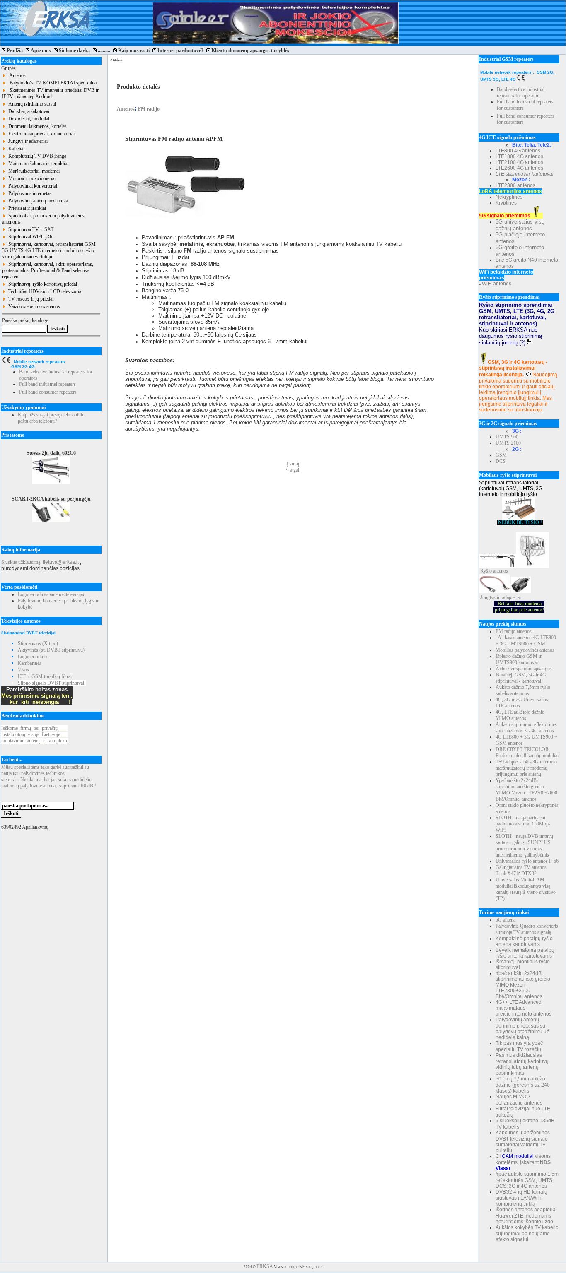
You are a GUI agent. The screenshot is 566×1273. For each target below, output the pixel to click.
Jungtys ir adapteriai (27, 141)
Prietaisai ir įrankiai (26, 208)
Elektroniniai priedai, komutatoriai (40, 134)
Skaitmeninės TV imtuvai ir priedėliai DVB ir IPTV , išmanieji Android (50, 93)
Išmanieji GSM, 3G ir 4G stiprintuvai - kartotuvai (521, 678)
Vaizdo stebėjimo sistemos (33, 306)
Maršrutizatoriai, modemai (33, 171)
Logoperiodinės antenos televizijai (51, 594)
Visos (23, 670)
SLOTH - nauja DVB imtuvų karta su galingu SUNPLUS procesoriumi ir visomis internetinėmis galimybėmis (524, 845)
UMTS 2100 (508, 443)
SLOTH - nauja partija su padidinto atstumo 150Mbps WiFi (523, 824)
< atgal (292, 470)
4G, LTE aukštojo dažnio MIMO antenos (520, 715)
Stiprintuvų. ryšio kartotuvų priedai (41, 284)
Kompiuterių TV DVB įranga (36, 156)
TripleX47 (506, 873)
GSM (501, 455)
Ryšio (486, 571)
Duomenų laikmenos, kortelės (36, 126)
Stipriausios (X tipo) (38, 643)
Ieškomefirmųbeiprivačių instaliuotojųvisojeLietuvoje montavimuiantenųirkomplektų (34, 734)
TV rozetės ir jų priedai (29, 299)
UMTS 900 (507, 437)
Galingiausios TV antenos (521, 867)
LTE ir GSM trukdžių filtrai (45, 676)
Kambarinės (29, 663)
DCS (501, 461)
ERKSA (264, 1266)
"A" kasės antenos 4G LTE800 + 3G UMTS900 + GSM (526, 641)
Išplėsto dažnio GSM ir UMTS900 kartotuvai (519, 659)
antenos (500, 571)
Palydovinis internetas (28, 193)
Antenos (16, 75)
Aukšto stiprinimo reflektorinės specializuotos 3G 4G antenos (526, 728)
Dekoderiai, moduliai (27, 119)
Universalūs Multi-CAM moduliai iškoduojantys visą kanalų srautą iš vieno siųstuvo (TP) (526, 889)
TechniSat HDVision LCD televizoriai (44, 291)
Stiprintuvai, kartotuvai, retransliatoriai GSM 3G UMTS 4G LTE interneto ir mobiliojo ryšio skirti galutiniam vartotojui (49, 250)
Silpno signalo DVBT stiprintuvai (51, 683)
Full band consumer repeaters (48, 392)
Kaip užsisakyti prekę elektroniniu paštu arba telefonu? (51, 418)
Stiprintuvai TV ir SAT (29, 229)
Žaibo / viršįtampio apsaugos (524, 668)
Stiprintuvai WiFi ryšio (29, 237)
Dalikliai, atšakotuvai (27, 111)
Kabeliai (15, 149)
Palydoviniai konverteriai (31, 186)
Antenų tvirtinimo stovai (31, 104)
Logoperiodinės (33, 656)
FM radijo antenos (514, 631)
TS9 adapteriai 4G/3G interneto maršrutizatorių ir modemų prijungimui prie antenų (526, 768)
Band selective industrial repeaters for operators (520, 93)
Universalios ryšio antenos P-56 (527, 861)
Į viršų (292, 464)
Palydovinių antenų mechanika (37, 201)
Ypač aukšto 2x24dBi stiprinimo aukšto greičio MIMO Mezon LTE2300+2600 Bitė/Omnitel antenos (526, 789)
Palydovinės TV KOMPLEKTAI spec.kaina (51, 83)
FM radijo (148, 109)
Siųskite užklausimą (20, 562)
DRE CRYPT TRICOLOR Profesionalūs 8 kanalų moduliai (527, 752)
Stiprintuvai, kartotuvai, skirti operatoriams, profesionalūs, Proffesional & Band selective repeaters (47, 270)
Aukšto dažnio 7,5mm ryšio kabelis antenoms (523, 690)
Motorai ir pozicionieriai (31, 178)
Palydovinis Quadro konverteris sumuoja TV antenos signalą (527, 929)
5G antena (505, 920)
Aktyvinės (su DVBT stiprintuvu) (51, 650)
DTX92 (529, 873)
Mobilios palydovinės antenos (525, 650)
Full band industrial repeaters (47, 384)
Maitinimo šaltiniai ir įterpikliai (37, 163)
